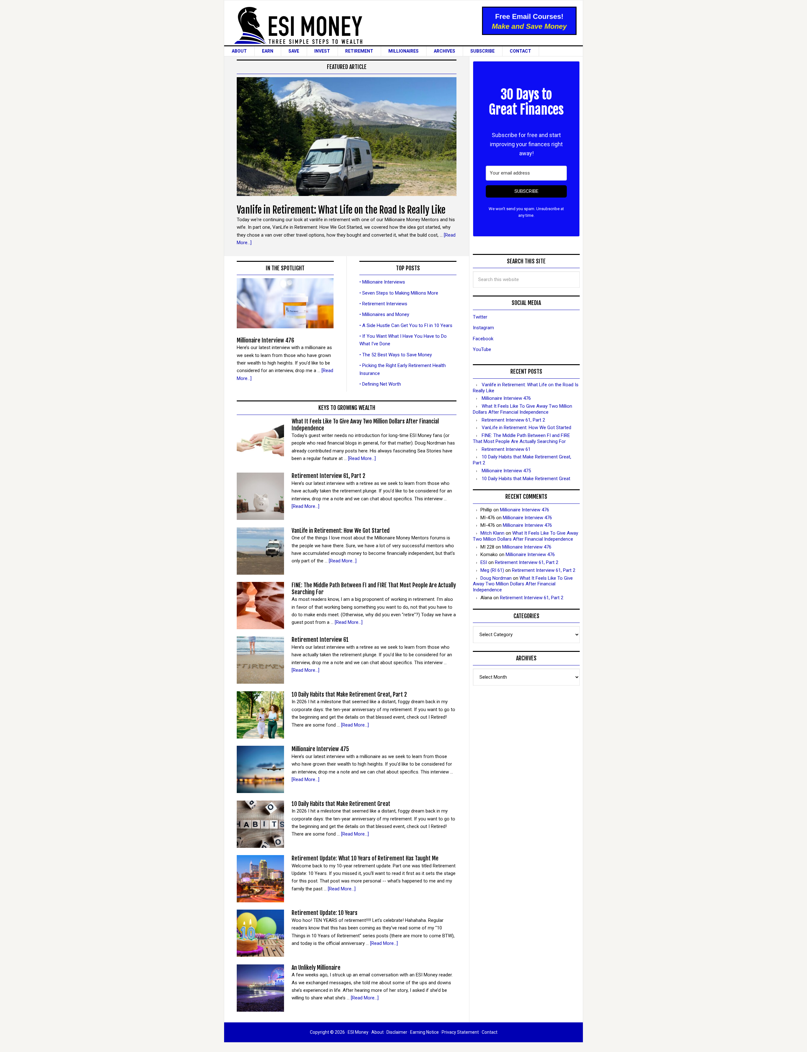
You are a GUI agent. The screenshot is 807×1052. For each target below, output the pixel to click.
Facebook (483, 339)
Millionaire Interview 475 (320, 748)
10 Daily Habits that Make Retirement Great (341, 803)
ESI (483, 562)
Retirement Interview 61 (320, 639)
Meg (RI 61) (492, 570)
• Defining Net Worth (380, 384)
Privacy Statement (460, 1032)
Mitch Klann (492, 533)
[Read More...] (362, 458)
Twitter (480, 317)
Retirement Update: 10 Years (324, 912)
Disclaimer (396, 1032)
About (377, 1032)
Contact (489, 1032)
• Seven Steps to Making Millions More (398, 293)
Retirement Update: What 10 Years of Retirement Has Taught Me (365, 858)
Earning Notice (424, 1032)
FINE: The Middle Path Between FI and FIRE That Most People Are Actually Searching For (374, 588)
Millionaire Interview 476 (265, 340)
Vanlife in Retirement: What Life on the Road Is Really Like (341, 210)
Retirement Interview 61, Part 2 (328, 475)
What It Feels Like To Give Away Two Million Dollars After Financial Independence (365, 425)
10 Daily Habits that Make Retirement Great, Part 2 (349, 694)
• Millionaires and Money (384, 314)
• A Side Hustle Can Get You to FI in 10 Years (405, 325)
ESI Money (343, 25)
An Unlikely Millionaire (316, 967)
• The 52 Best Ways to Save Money (395, 355)
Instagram (483, 328)
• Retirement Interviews (383, 304)
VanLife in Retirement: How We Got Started (341, 530)
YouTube (482, 349)
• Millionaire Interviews (382, 282)
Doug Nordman (496, 578)
